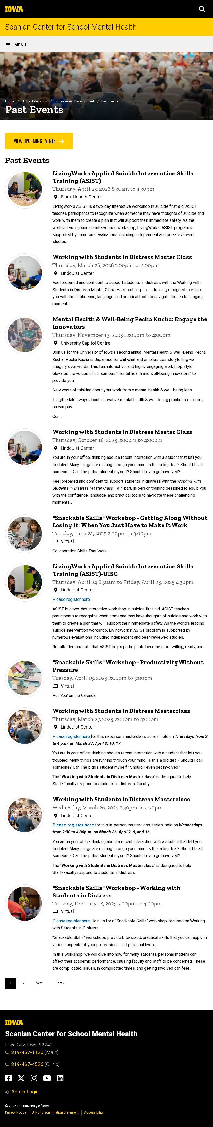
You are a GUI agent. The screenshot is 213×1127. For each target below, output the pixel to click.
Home (9, 101)
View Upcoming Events (35, 140)
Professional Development (74, 101)
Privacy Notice (15, 1112)
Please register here (71, 736)
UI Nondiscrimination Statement (55, 1112)
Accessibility (93, 1112)
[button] (202, 9)
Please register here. (71, 599)
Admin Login (25, 1092)
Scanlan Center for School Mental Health (71, 27)
